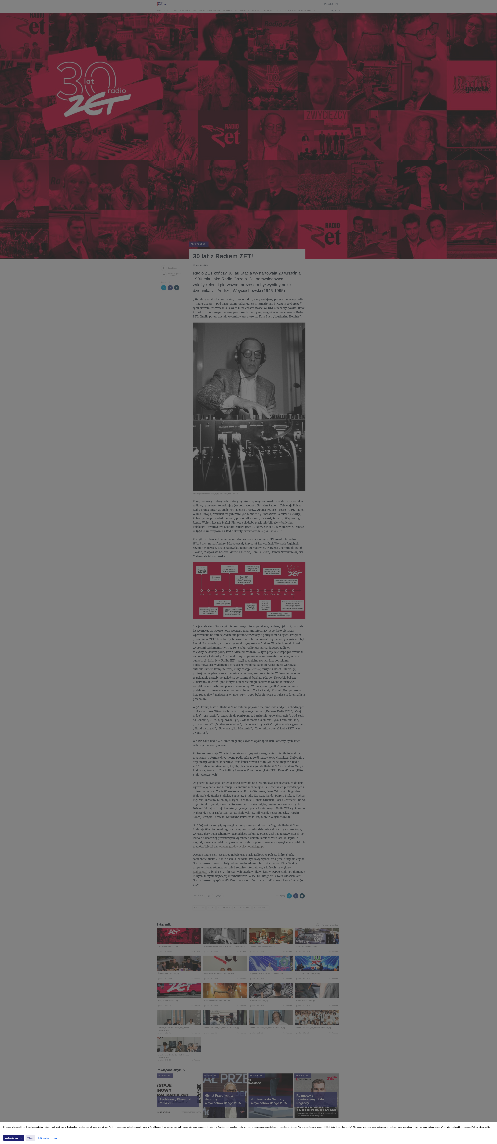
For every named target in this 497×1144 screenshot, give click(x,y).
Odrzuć (30, 1138)
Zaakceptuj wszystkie (13, 1138)
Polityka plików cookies (47, 1138)
